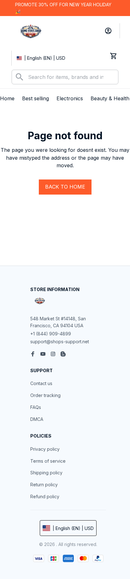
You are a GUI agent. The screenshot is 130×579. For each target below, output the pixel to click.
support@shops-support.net (59, 341)
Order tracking (45, 395)
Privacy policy (45, 449)
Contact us (41, 383)
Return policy (44, 484)
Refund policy (44, 496)
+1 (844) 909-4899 (50, 333)
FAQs (35, 407)
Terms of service (48, 461)
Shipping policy (46, 472)
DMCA (36, 419)
